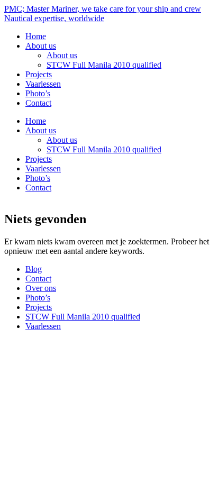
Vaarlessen (43, 83)
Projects (38, 74)
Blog (33, 268)
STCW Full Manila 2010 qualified (104, 64)
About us (40, 45)
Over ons (40, 288)
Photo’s (37, 93)
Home (35, 36)
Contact (38, 102)
